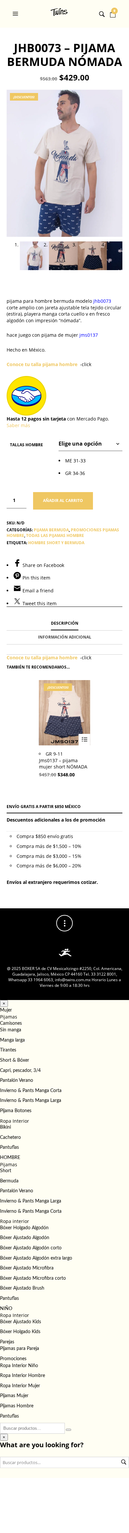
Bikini (5, 1127)
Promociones (13, 1359)
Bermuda (9, 1181)
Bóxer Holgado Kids (20, 1332)
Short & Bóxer (14, 1060)
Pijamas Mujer (14, 1395)
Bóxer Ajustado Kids (20, 1322)
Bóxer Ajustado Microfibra (27, 1268)
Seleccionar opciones (84, 739)
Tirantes (8, 1050)
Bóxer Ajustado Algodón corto (31, 1248)
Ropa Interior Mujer (20, 1386)
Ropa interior (14, 1221)
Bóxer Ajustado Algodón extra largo (36, 1258)
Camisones (11, 1023)
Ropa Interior (14, 1121)
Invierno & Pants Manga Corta (31, 1090)
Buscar (123, 1462)
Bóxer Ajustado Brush (22, 1288)
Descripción (64, 623)
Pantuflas (9, 1147)
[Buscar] (68, 1430)
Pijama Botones (15, 1111)
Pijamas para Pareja (19, 1348)
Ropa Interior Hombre (22, 1375)
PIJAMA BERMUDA (51, 530)
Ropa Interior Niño (19, 1365)
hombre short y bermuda (56, 543)
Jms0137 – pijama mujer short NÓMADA (63, 763)
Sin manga (10, 1030)
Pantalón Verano (16, 1080)
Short (5, 1171)
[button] (16, 14)
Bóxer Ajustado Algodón (24, 1238)
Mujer (6, 1010)
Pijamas (8, 1017)
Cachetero (10, 1137)
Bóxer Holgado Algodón (24, 1228)
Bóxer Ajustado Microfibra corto (33, 1278)
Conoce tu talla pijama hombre (42, 364)
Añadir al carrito (63, 500)
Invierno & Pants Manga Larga (30, 1100)
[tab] (64, 624)
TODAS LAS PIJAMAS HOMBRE (55, 535)
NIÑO (6, 1308)
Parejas (7, 1342)
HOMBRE (10, 1157)
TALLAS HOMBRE (26, 445)
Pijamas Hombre (16, 1406)
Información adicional (64, 637)
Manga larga (12, 1040)
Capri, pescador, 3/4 (20, 1070)
